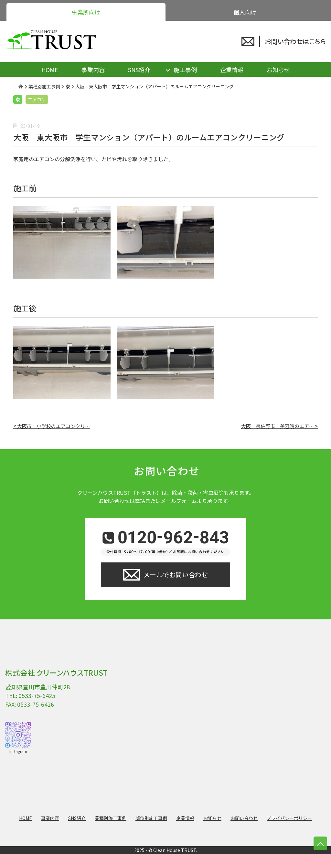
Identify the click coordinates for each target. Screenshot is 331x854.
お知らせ (278, 69)
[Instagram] (18, 735)
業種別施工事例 (110, 818)
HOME (49, 69)
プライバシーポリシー (289, 818)
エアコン (37, 99)
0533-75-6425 (36, 695)
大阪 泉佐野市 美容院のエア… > (279, 425)
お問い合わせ (244, 818)
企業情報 (231, 69)
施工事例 (185, 69)
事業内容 (93, 69)
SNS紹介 (139, 69)
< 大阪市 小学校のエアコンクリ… (51, 425)
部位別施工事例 (151, 818)
